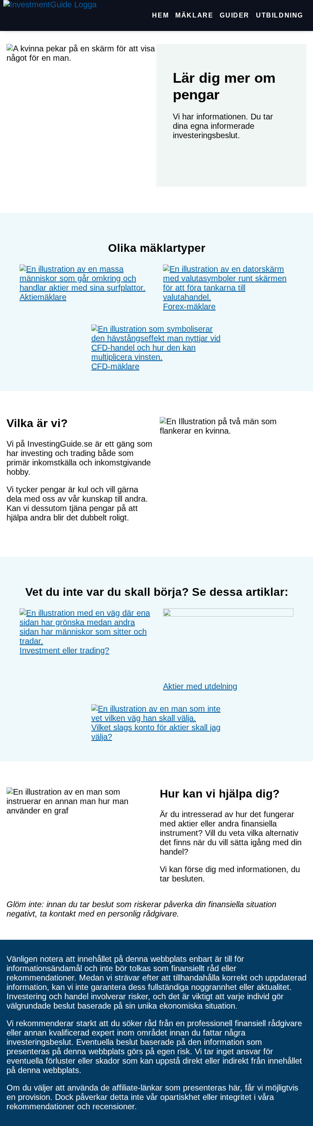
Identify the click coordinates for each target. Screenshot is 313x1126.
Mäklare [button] (194, 15)
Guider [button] (234, 15)
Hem (160, 15)
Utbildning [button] (279, 15)
